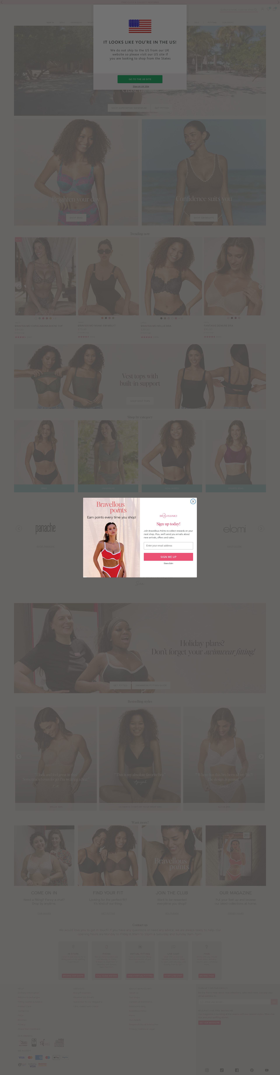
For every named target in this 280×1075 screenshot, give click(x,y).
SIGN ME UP (168, 557)
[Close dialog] (193, 501)
